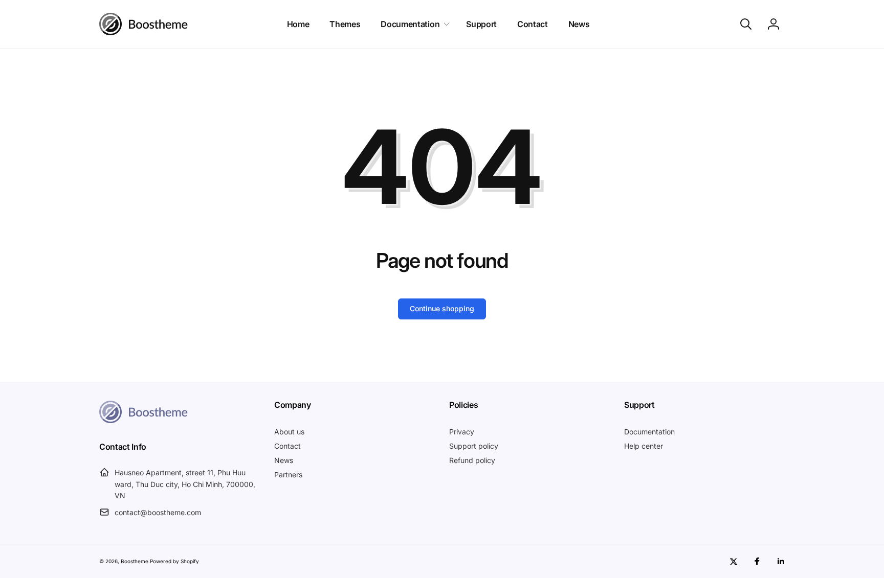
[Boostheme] (143, 24)
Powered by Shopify (174, 561)
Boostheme (134, 561)
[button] (413, 24)
